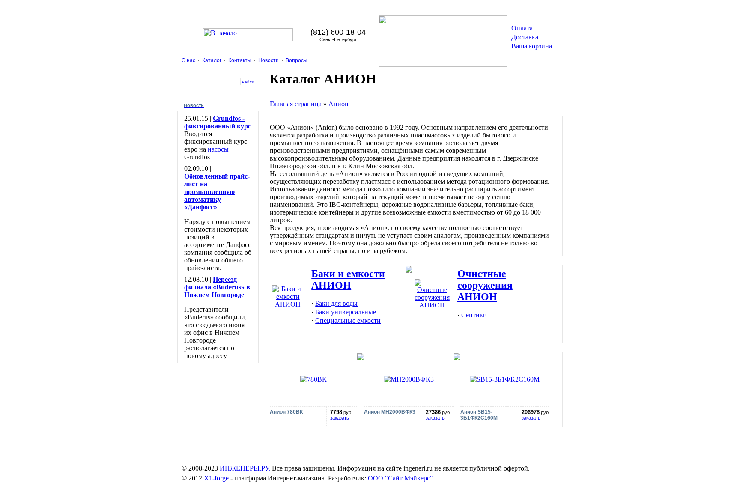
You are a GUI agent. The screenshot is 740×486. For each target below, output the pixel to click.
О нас (188, 60)
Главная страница (296, 103)
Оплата (522, 28)
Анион (338, 103)
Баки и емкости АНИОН (348, 279)
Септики (474, 315)
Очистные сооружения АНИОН (485, 285)
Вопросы (296, 60)
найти (248, 82)
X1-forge (216, 478)
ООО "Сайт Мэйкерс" (400, 478)
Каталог (211, 60)
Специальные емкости (348, 320)
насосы (218, 149)
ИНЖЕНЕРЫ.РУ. (245, 468)
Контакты (239, 60)
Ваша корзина (531, 46)
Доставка (524, 37)
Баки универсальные (345, 312)
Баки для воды (336, 303)
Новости (268, 60)
